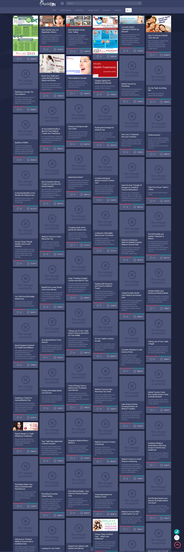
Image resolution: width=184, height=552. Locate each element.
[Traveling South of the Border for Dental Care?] (78, 200)
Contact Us (117, 10)
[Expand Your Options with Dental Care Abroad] (78, 519)
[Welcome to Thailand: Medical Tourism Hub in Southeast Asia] (25, 512)
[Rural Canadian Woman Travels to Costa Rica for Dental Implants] (52, 154)
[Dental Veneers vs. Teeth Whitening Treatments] (25, 423)
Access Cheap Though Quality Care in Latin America (23, 244)
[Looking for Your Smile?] (52, 521)
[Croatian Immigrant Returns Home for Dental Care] (105, 151)
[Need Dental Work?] (78, 150)
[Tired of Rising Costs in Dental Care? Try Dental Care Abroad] (78, 358)
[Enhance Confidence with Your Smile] (78, 99)
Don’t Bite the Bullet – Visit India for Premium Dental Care (78, 493)
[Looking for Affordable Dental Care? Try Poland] (105, 206)
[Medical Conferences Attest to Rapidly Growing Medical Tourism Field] (131, 213)
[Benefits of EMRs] (25, 115)
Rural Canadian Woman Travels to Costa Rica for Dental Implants (51, 184)
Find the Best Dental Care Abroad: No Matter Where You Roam (158, 500)
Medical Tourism (93, 10)
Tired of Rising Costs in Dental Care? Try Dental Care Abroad (77, 388)
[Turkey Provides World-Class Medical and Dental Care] (131, 266)
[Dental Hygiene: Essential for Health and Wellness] (25, 318)
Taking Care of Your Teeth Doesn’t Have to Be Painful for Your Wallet (78, 333)
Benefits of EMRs (21, 143)
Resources (106, 10)
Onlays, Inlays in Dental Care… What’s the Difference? (104, 536)
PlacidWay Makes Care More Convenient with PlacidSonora (23, 486)
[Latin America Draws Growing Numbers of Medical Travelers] (131, 377)
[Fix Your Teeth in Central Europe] (105, 311)
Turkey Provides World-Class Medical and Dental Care (131, 295)
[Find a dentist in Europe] (78, 57)
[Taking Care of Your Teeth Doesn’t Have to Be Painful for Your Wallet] (78, 303)
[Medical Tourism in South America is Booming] (131, 432)
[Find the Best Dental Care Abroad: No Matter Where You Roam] (158, 471)
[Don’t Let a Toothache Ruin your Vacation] (131, 107)
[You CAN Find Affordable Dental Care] (25, 269)
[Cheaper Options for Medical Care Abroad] (105, 62)
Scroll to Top (177, 545)
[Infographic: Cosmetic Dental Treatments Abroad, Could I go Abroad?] (105, 16)
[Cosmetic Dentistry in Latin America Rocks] (131, 322)
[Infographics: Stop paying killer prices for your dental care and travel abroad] (25, 16)
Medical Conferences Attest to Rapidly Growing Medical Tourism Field (131, 242)
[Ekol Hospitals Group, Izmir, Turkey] (78, 16)
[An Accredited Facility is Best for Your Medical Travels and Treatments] (52, 101)
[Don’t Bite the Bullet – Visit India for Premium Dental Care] (78, 464)
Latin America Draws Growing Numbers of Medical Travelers (129, 406)
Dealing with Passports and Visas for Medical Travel (104, 286)
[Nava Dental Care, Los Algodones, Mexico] (52, 16)
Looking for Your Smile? (51, 548)
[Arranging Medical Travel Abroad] (52, 312)
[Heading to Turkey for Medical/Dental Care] (25, 371)
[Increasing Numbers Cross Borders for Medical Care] (25, 166)
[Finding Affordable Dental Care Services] (52, 363)
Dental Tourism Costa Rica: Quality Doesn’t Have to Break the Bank (158, 394)
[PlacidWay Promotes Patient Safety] (52, 466)
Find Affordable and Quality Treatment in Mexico (156, 236)
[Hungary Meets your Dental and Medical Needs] (158, 263)
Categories (62, 3)
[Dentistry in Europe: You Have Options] (25, 64)
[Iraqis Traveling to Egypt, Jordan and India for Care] (78, 251)
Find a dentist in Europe (77, 78)
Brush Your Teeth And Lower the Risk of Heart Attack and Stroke (51, 78)
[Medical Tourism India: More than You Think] (105, 362)
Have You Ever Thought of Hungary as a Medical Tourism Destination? (131, 187)
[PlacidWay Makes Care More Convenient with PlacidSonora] (25, 457)
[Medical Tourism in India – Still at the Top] (52, 209)
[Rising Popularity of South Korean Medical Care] (158, 524)
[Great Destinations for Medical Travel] (105, 467)
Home (54, 10)
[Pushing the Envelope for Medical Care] (105, 100)
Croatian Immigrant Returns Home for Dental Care (104, 180)
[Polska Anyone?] (158, 108)
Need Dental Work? (75, 177)
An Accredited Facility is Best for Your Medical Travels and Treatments (51, 131)
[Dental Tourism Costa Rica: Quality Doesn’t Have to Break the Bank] (158, 365)
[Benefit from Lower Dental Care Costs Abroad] (52, 260)
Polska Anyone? (154, 135)
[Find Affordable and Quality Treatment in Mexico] (158, 207)
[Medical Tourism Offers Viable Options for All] (131, 484)
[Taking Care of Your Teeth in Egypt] (158, 314)
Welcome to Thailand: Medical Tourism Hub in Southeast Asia (24, 541)
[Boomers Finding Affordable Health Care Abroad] (131, 535)
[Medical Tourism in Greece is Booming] (105, 414)
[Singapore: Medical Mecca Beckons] (78, 413)
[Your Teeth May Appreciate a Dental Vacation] (52, 414)
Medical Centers (65, 10)
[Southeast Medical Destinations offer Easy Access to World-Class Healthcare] (158, 416)
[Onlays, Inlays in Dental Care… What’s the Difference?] (105, 520)
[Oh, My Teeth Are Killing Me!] (158, 61)
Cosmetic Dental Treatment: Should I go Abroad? (130, 29)
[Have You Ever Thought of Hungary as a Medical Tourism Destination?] (131, 158)
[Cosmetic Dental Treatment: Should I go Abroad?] (131, 16)
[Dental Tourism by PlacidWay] (131, 56)
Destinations (79, 10)
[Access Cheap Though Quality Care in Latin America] (25, 214)
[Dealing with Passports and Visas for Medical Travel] (105, 256)
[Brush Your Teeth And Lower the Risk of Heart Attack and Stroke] (52, 55)
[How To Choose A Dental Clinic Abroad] (158, 16)
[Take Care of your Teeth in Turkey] (158, 160)
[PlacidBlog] (48, 3)
